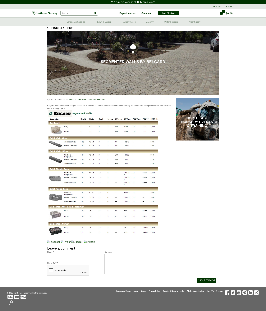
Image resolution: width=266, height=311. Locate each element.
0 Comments (99, 99)
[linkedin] (251, 292)
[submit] (95, 13)
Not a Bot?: (52, 263)
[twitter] (233, 292)
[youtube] (239, 292)
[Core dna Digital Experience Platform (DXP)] (10, 304)
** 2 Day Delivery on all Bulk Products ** (133, 2)
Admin (71, 99)
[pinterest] (245, 292)
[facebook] (227, 292)
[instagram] (256, 292)
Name (50, 252)
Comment (109, 252)
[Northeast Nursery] (44, 13)
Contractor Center (84, 99)
